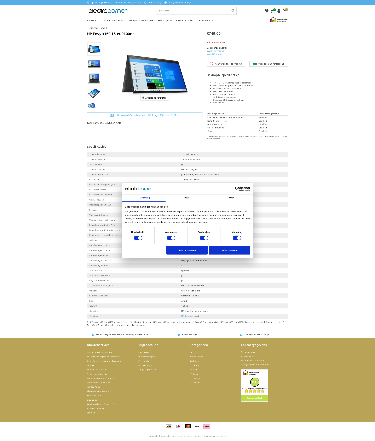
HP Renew (186, 316)
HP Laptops (195, 365)
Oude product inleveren (98, 382)
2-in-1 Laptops (196, 356)
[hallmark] (279, 19)
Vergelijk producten (147, 369)
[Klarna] (206, 427)
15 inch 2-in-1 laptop (132, 322)
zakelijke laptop (137, 325)
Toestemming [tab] (143, 198)
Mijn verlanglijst (145, 365)
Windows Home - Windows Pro (101, 404)
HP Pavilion (195, 378)
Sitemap (91, 412)
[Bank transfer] (198, 427)
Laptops (193, 352)
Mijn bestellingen (146, 356)
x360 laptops (216, 54)
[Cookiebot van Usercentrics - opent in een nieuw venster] (237, 189)
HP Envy (193, 369)
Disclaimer (92, 400)
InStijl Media (220, 436)
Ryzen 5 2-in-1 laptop (205, 322)
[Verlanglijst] (267, 11)
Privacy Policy (93, 386)
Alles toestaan (229, 250)
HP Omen (194, 374)
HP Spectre (195, 382)
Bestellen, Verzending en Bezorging (104, 361)
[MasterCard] (188, 427)
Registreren (144, 352)
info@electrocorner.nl (253, 360)
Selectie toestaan (187, 250)
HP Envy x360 (217, 51)
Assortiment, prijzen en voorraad (103, 356)
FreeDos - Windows (96, 408)
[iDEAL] (179, 427)
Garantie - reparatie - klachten (101, 378)
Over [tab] (231, 198)
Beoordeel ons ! (94, 395)
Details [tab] (187, 198)
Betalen (90, 365)
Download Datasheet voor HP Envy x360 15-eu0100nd (148, 115)
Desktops (194, 361)
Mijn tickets (143, 361)
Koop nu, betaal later (97, 369)
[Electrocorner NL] (107, 10)
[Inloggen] (278, 11)
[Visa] (169, 427)
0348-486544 (248, 356)
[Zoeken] (233, 10)
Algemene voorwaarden (98, 391)
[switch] (171, 238)
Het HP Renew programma (99, 352)
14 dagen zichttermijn (97, 374)
